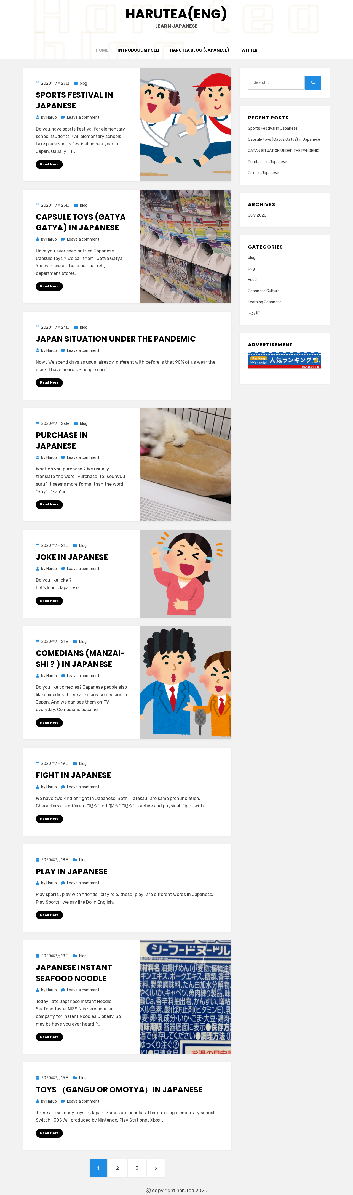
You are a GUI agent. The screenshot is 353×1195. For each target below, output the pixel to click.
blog (83, 83)
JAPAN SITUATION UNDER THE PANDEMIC (116, 339)
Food (252, 279)
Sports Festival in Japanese (74, 100)
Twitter (248, 50)
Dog (251, 268)
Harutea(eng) (176, 14)
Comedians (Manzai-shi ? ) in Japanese (80, 658)
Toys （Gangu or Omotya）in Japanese (119, 1089)
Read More (49, 164)
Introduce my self (139, 50)
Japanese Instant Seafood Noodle (74, 973)
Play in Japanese (72, 871)
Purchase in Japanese (62, 440)
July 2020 (257, 215)
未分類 (254, 313)
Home (102, 50)
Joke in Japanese (72, 557)
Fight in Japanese (73, 775)
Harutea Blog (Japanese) (199, 50)
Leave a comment (83, 117)
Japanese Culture (264, 291)
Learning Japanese (265, 302)
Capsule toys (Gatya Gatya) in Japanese (81, 222)
